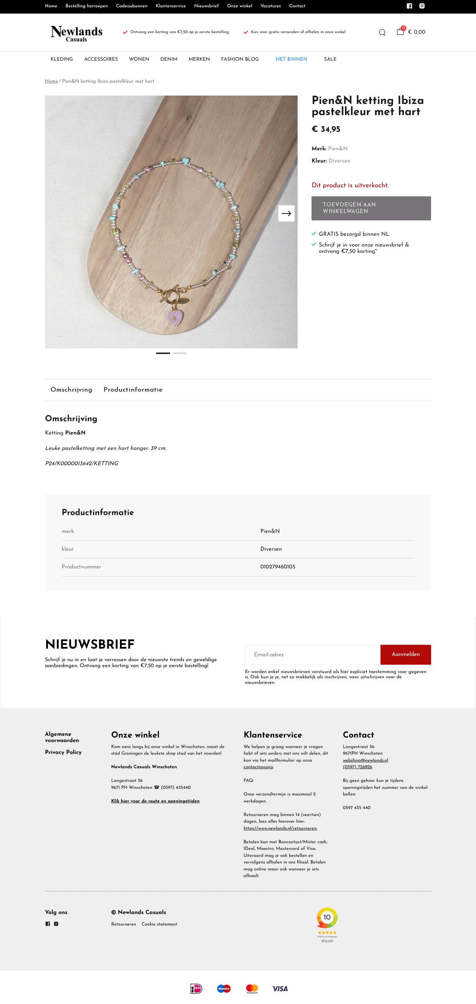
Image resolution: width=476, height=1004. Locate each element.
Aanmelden (406, 654)
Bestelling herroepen (87, 6)
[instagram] (422, 8)
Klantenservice (171, 6)
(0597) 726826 (357, 767)
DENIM (168, 59)
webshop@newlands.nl (365, 760)
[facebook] (409, 8)
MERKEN (199, 59)
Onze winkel (239, 6)
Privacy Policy (63, 752)
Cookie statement (159, 924)
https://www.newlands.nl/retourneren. (280, 828)
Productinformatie (132, 390)
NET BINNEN (291, 59)
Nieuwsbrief (206, 6)
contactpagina (258, 767)
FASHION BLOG (240, 59)
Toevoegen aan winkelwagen (349, 208)
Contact (297, 6)
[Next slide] (286, 213)
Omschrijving (71, 390)
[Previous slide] (56, 213)
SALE (330, 59)
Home (51, 6)
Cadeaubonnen (131, 6)
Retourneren (123, 924)
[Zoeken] (382, 32)
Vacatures (271, 6)
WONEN (139, 59)
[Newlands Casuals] (75, 32)
